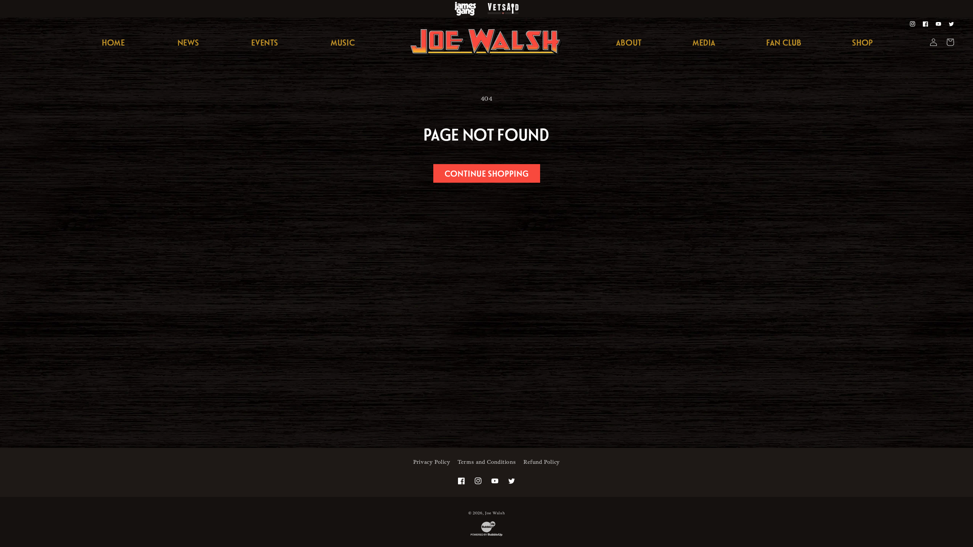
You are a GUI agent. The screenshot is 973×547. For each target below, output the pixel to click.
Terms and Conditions (487, 462)
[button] (704, 42)
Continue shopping (487, 173)
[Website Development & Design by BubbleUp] (486, 536)
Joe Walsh (495, 513)
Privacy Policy (431, 462)
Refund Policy (541, 462)
